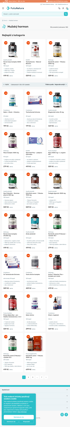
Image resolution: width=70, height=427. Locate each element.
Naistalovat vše (19, 417)
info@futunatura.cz (62, 4)
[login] (63, 8)
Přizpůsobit (26, 421)
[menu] (3, 8)
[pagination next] (46, 377)
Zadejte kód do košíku (58, 1)
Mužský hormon (13, 20)
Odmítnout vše (11, 421)
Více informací (22, 412)
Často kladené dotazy (48, 4)
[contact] (59, 8)
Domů (5, 20)
